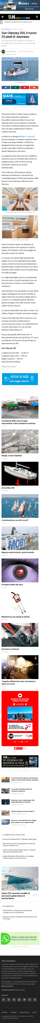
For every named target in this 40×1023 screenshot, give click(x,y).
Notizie (15, 29)
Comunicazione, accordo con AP (15, 520)
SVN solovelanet (6, 29)
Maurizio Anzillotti (7, 986)
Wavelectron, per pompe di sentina (16, 617)
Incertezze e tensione (10, 649)
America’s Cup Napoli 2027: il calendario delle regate (20, 839)
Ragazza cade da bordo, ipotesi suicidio (18, 552)
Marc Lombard (27, 136)
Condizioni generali (8, 990)
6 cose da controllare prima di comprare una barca (19, 22)
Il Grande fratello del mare (12, 585)
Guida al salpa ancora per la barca (22, 811)
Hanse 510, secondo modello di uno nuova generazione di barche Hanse (16, 896)
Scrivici (34, 1012)
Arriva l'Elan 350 (8, 488)
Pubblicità (14, 1012)
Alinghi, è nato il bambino (12, 456)
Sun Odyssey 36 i (8, 906)
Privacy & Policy (24, 1012)
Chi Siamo (4, 1012)
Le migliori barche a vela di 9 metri (14, 835)
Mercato (20, 29)
